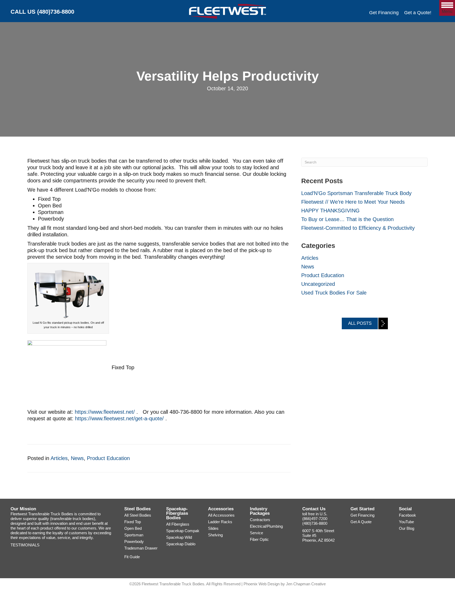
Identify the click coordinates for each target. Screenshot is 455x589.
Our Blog (406, 528)
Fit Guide (132, 557)
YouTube (406, 522)
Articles (59, 458)
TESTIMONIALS (25, 545)
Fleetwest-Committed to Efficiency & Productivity (358, 228)
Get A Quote (361, 522)
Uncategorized (318, 284)
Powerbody (134, 541)
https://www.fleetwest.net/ (105, 412)
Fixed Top (132, 522)
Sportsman (133, 535)
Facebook (407, 515)
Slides (213, 528)
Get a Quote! (417, 12)
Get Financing (384, 12)
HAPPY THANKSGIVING (330, 210)
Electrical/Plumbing (266, 526)
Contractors (260, 519)
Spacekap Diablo (180, 544)
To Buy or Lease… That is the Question (347, 219)
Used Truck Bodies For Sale (334, 293)
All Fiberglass (177, 524)
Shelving (215, 535)
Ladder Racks (220, 522)
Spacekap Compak (182, 530)
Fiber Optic (259, 539)
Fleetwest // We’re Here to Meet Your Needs (353, 202)
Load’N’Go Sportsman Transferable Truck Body (356, 193)
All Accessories (221, 515)
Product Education (108, 458)
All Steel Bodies (137, 515)
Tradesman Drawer (140, 548)
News (77, 458)
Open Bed (133, 528)
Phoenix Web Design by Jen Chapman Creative (285, 584)
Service (256, 533)
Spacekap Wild (179, 537)
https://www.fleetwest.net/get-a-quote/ (119, 418)
